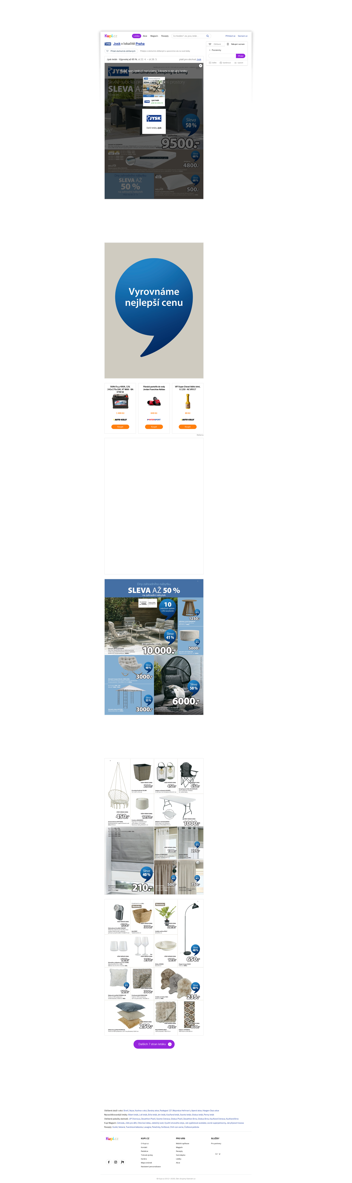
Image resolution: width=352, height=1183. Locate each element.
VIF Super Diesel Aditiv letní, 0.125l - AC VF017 (187, 408)
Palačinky (156, 1127)
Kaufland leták (172, 1115)
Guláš (115, 1127)
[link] (154, 91)
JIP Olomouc (134, 1119)
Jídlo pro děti (131, 1123)
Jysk (116, 43)
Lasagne (147, 1127)
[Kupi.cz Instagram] (116, 1162)
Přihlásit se (230, 36)
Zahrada (120, 1123)
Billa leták (152, 1115)
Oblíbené (217, 44)
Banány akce (153, 1111)
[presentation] (154, 131)
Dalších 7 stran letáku (152, 1044)
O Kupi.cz (145, 1143)
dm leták (162, 1115)
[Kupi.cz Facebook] (109, 1162)
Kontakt (144, 1147)
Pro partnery (216, 1143)
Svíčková (165, 1127)
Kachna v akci (141, 1111)
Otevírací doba (144, 1123)
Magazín (154, 36)
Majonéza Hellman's (182, 1111)
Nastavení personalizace (151, 1167)
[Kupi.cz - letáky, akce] (111, 36)
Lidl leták (143, 1115)
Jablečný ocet (157, 1123)
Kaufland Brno (232, 1119)
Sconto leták (185, 1115)
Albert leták (133, 1115)
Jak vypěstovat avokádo (195, 1123)
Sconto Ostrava (163, 1119)
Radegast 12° (166, 1111)
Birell (126, 1111)
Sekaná (121, 1127)
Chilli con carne (176, 1127)
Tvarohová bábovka (134, 1127)
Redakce (144, 1151)
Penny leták (209, 1115)
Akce (145, 36)
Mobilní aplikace (182, 1143)
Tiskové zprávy (147, 1155)
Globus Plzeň (176, 1119)
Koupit (120, 427)
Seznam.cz (243, 36)
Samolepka (180, 1155)
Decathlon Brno (190, 1119)
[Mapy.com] (122, 1162)
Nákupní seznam (238, 44)
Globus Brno (203, 1119)
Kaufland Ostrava (217, 1119)
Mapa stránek (146, 1163)
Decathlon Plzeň (148, 1119)
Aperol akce (196, 1111)
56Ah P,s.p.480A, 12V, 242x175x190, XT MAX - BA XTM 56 (120, 408)
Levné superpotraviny (216, 1123)
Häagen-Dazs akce (211, 1111)
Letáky (137, 36)
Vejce (131, 1111)
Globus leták (197, 1115)
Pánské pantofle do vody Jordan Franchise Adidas (154, 408)
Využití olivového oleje (174, 1123)
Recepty (165, 36)
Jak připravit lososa (235, 1123)
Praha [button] (140, 43)
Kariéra (144, 1159)
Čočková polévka (191, 1127)
